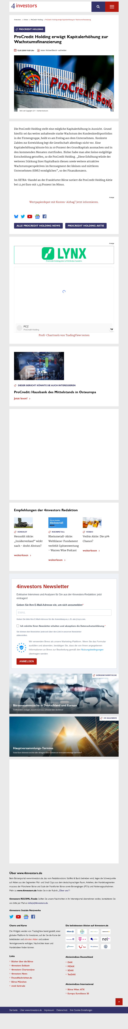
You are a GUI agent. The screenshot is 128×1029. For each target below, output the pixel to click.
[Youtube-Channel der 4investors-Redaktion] (29, 216)
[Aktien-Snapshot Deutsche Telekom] (82, 939)
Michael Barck (51, 50)
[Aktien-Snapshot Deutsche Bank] (70, 939)
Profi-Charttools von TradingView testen (64, 335)
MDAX (71, 966)
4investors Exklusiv (20, 965)
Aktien (26, 19)
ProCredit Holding (37, 19)
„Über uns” (63, 890)
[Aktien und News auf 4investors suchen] (98, 7)
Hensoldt (22, 532)
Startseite (13, 1009)
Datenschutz (62, 1009)
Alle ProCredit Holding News (38, 225)
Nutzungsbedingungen (92, 649)
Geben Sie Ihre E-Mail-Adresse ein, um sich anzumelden (49, 605)
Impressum (49, 1009)
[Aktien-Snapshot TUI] (82, 946)
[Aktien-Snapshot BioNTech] (94, 931)
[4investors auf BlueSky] (16, 216)
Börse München (19, 981)
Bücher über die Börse (22, 961)
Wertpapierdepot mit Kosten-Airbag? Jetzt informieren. (64, 202)
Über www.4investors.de (31, 1009)
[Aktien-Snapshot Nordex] (70, 946)
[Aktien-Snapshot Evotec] (94, 939)
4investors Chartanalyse (22, 969)
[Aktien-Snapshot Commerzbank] (106, 931)
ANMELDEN (26, 661)
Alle (112, 7)
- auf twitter (61, 50)
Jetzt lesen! (20, 398)
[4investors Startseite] (24, 6)
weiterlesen (21, 555)
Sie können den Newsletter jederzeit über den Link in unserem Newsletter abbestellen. (49, 633)
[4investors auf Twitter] (23, 216)
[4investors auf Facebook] (44, 216)
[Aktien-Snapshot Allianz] (70, 931)
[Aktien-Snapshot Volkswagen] (106, 946)
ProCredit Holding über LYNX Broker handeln (64, 261)
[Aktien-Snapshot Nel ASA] (106, 939)
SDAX (71, 970)
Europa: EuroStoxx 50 (78, 993)
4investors (17, 19)
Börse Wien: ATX (76, 989)
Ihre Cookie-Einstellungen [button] (81, 1009)
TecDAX (72, 974)
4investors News (19, 973)
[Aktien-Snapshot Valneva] (94, 946)
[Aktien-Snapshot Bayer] (82, 931)
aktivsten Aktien (31, 939)
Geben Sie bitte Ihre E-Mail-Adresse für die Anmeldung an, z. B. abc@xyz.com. (51, 619)
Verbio (89, 532)
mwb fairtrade (18, 985)
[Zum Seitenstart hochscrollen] (119, 1001)
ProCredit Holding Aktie (86, 225)
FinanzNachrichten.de (21, 977)
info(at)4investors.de (38, 902)
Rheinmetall (58, 532)
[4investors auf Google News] (37, 216)
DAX (70, 962)
